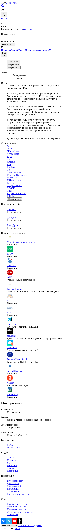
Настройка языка (9, 526)
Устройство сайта (15, 481)
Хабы (10, 463)
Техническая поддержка (30, 525)
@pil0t (15, 225)
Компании (12, 465)
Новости (29, 50)
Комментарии (42, 50)
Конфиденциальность (18, 494)
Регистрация (13, 447)
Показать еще (14, 199)
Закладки (13, 61)
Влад (9, 225)
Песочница (12, 471)
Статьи (14, 50)
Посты (21, 50)
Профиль (5, 50)
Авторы (11, 468)
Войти (10, 445)
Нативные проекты (16, 509)
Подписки (13, 67)
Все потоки (11, 2)
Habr (17, 528)
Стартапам (12, 514)
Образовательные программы (22, 512)
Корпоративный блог (17, 504)
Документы (13, 488)
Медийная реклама (16, 506)
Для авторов (13, 483)
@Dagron (11, 217)
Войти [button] (4, 18)
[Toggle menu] (2, 3)
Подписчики (13, 64)
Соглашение (13, 491)
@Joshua (27, 29)
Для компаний (14, 486)
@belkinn (11, 209)
